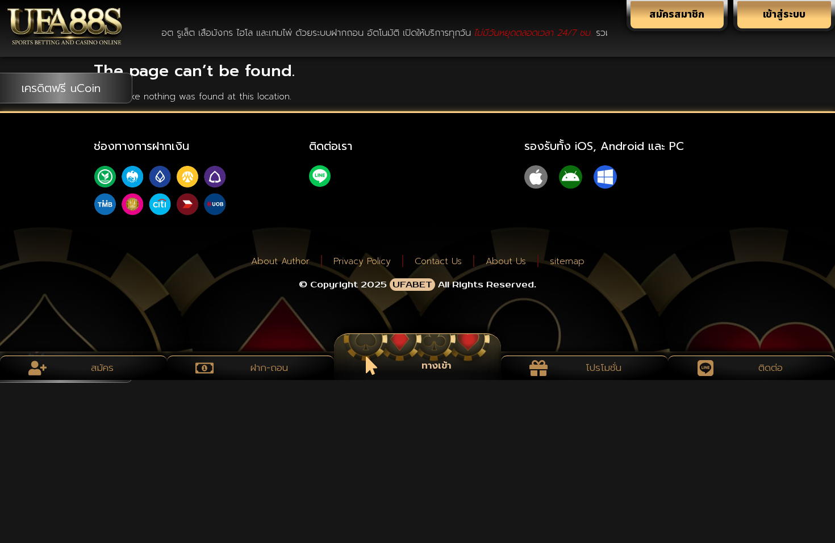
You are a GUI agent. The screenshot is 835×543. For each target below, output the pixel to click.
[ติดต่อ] (705, 368)
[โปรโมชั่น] (538, 368)
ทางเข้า (436, 365)
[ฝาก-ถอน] (204, 368)
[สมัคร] (37, 368)
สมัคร (102, 367)
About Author (280, 261)
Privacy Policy (362, 261)
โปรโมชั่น (603, 367)
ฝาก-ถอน (269, 367)
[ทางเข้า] (371, 366)
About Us (506, 261)
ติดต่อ (770, 367)
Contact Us (438, 261)
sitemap (567, 261)
